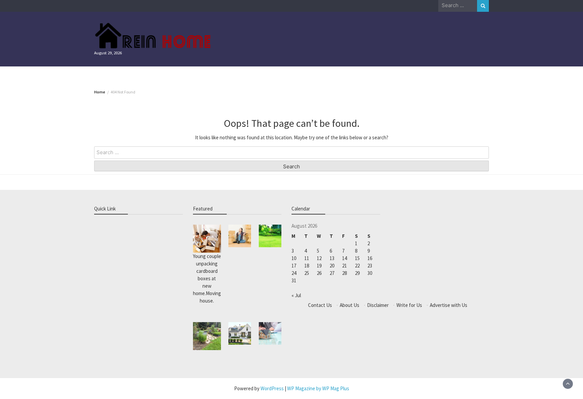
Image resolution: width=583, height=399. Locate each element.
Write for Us (409, 305)
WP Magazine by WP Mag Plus (318, 388)
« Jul (296, 295)
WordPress (272, 388)
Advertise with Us (448, 305)
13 (332, 258)
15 (357, 258)
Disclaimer (378, 305)
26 (319, 273)
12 (319, 258)
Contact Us (320, 305)
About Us (349, 305)
